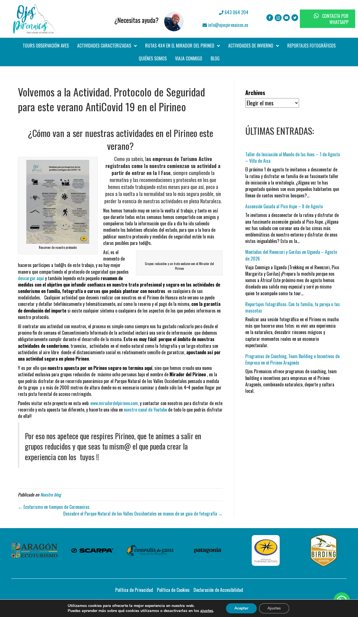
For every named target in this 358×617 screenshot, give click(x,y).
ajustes (206, 610)
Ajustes (274, 608)
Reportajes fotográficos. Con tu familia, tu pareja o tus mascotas (292, 307)
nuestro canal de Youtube (146, 409)
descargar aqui (31, 278)
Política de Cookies (173, 590)
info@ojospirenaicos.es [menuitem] (227, 25)
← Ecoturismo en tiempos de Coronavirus (54, 506)
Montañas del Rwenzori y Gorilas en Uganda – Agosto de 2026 (291, 255)
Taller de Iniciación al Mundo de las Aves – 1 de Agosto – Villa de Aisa (292, 157)
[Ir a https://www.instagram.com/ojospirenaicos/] (278, 18)
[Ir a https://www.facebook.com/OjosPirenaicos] (269, 18)
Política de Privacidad (134, 590)
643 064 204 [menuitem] (235, 12)
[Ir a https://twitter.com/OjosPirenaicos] (294, 18)
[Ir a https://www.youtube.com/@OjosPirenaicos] (286, 18)
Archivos (255, 93)
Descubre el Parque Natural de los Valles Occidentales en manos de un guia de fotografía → (143, 513)
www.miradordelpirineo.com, (114, 403)
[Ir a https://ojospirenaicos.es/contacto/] (128, 18)
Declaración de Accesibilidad (218, 590)
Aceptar (241, 608)
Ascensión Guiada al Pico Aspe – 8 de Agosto (284, 206)
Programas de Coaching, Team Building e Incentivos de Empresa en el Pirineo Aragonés (292, 359)
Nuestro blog (50, 494)
